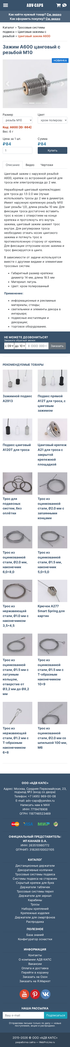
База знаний (35, 935)
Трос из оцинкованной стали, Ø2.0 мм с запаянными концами (51, 508)
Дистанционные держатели (35, 865)
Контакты (35, 955)
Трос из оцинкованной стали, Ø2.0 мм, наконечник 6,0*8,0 (15, 562)
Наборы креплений (35, 908)
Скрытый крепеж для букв (35, 883)
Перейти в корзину (35, 972)
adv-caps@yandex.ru (40, 800)
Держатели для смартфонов (35, 917)
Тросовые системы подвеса (35, 874)
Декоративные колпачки (35, 870)
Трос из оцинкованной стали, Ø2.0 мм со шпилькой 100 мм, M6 (52, 738)
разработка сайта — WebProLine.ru (35, 1042)
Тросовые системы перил (35, 891)
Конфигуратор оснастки (35, 939)
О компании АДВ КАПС (35, 959)
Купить (52, 150)
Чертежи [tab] (47, 165)
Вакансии (35, 964)
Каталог (8, 27)
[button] (7, 83)
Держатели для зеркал (35, 895)
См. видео (54, 14)
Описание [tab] (13, 165)
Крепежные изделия (35, 913)
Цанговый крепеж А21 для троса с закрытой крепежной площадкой (52, 454)
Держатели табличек (35, 887)
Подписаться (55, 1015)
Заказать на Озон (35, 977)
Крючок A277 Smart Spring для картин (51, 611)
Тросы (35, 904)
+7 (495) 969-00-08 (42, 796)
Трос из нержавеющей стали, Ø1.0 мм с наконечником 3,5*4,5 (16, 615)
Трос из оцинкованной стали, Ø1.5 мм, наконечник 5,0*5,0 (50, 562)
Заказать (57, 346)
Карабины (35, 900)
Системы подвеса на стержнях (35, 878)
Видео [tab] (30, 165)
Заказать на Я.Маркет (35, 981)
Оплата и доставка (35, 968)
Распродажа (35, 921)
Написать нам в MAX (35, 805)
